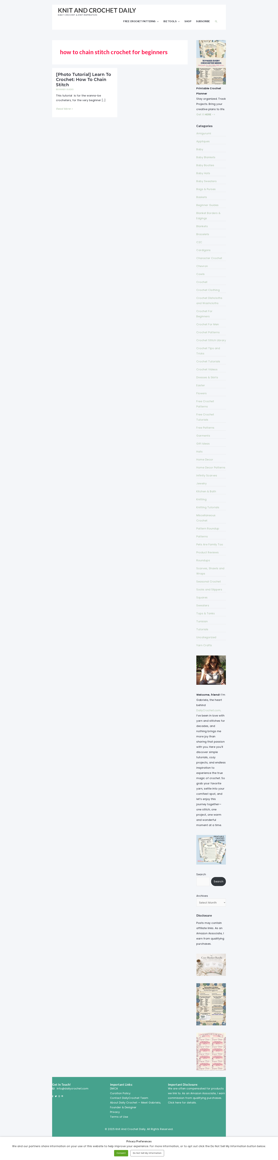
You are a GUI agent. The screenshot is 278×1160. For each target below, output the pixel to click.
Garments (203, 435)
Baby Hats (203, 173)
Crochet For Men (207, 324)
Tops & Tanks (205, 613)
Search (201, 874)
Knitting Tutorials (207, 507)
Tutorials (202, 629)
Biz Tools (170, 21)
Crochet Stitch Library (211, 340)
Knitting (201, 499)
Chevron (202, 266)
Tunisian (202, 621)
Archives (202, 896)
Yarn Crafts (204, 645)
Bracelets (202, 234)
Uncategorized (206, 637)
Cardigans (203, 250)
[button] (216, 21)
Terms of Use (119, 1117)
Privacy (115, 1112)
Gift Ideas (203, 443)
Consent (121, 1153)
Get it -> (205, 114)
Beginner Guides (65, 89)
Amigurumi (203, 133)
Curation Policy (120, 1093)
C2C (199, 242)
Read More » (64, 109)
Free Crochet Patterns (139, 21)
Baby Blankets (205, 157)
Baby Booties (205, 165)
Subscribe (203, 21)
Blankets (202, 226)
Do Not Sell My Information (147, 1153)
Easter (200, 385)
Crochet (201, 282)
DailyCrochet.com (208, 710)
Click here (174, 1102)
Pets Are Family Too (209, 544)
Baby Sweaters (206, 181)
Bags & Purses (206, 189)
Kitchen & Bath (206, 491)
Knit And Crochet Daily (97, 10)
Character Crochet (209, 258)
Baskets (201, 197)
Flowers (201, 393)
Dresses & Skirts (207, 377)
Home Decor (204, 459)
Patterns (202, 536)
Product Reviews (207, 552)
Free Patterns (205, 427)
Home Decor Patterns (210, 467)
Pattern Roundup (207, 528)
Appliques (203, 141)
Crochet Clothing (208, 290)
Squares (202, 597)
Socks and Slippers (209, 589)
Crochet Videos (206, 369)
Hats (199, 451)
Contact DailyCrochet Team (129, 1098)
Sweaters (202, 605)
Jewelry (201, 483)
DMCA (114, 1088)
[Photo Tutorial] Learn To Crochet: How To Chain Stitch (83, 79)
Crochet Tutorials (208, 361)
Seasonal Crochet (208, 581)
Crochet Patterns (208, 332)
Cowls (200, 274)
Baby (199, 149)
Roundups (203, 560)
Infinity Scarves (206, 475)
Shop (187, 21)
